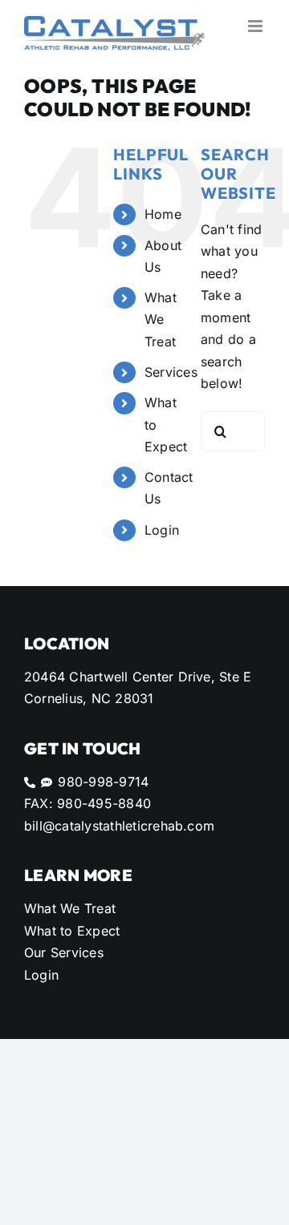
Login (161, 530)
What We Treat (160, 319)
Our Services (64, 952)
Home (162, 214)
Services (170, 372)
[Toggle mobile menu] (256, 26)
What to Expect (72, 931)
